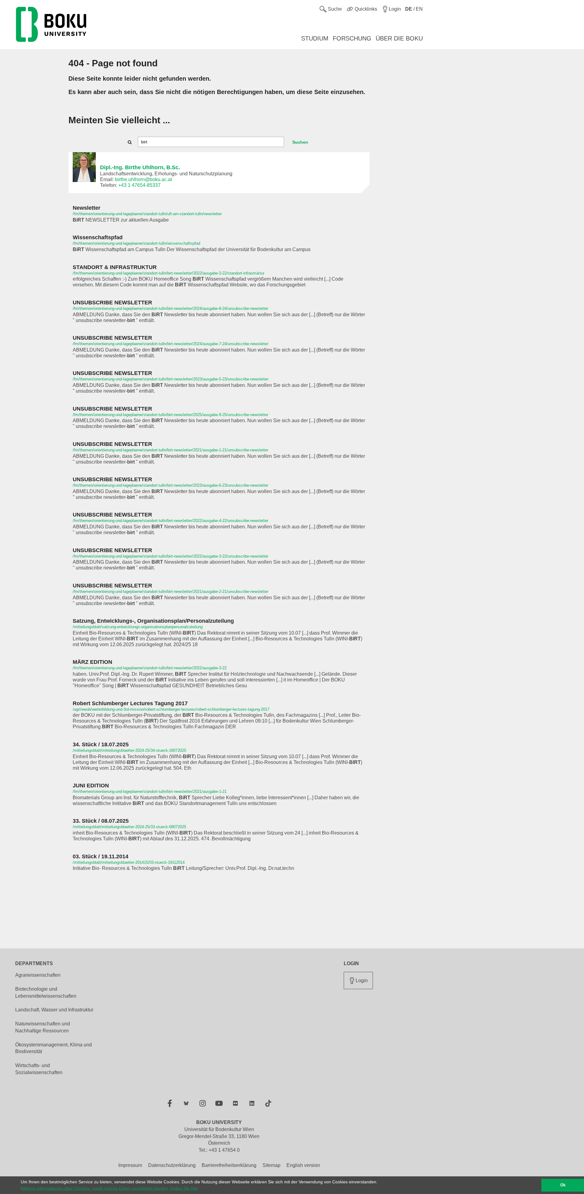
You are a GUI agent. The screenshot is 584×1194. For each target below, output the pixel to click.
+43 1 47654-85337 (139, 185)
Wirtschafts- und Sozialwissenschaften (38, 1069)
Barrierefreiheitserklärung (229, 1165)
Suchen (300, 142)
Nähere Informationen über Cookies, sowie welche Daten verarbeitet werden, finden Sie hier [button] (109, 1188)
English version (303, 1165)
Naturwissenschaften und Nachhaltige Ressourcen (42, 1027)
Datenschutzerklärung (172, 1165)
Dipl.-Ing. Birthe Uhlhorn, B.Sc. (140, 167)
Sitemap (271, 1165)
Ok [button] (562, 1185)
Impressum (130, 1165)
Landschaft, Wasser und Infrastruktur (54, 1009)
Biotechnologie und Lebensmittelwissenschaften (45, 992)
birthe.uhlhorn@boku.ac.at (143, 179)
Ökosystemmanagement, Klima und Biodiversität (53, 1048)
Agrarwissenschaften (38, 975)
